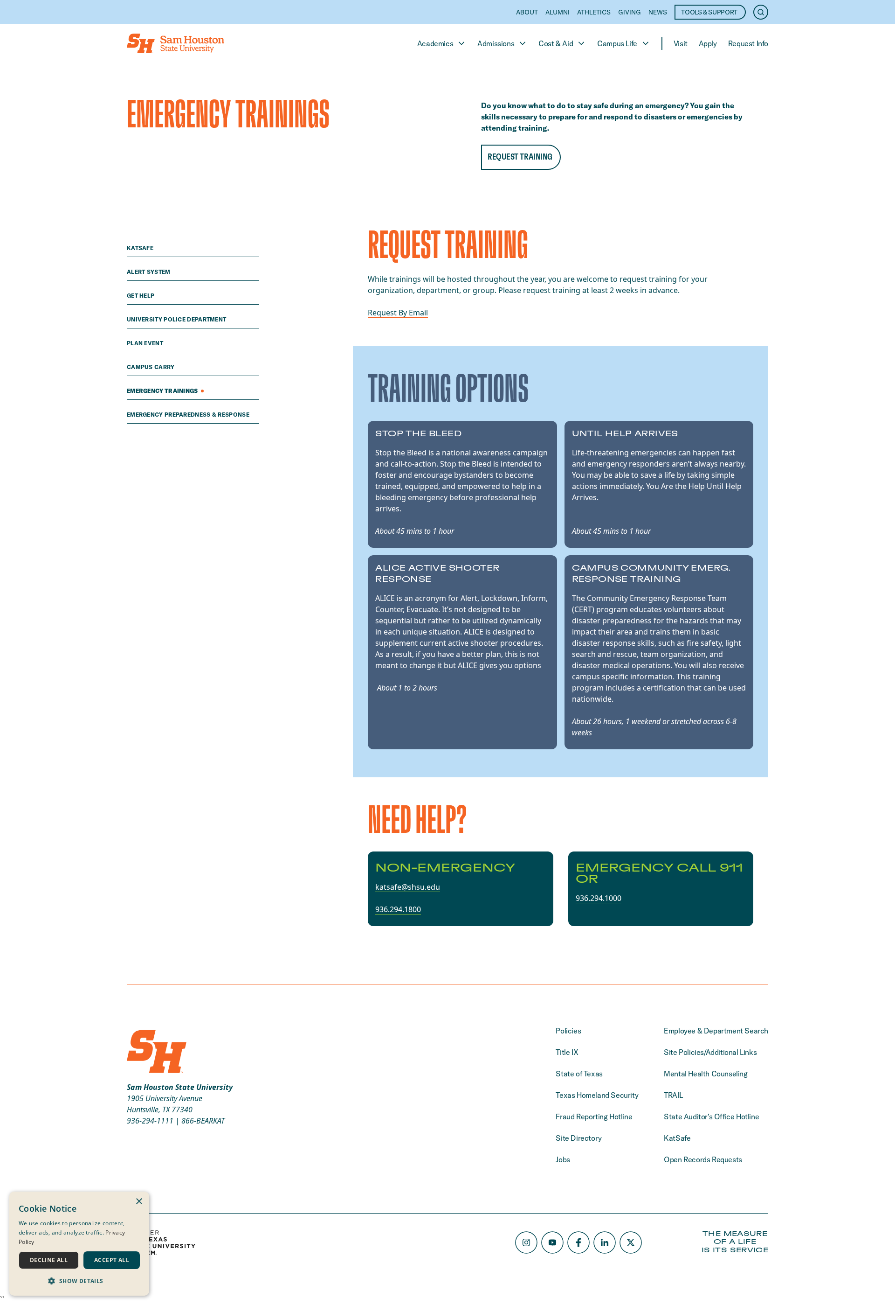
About (527, 12)
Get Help (141, 295)
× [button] (138, 1201)
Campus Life (617, 43)
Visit (681, 43)
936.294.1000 (598, 898)
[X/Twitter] (631, 1242)
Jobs (563, 1159)
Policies (568, 1030)
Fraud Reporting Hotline (594, 1116)
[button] (79, 1280)
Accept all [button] (111, 1260)
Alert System (149, 271)
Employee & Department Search (716, 1030)
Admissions (495, 43)
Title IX (567, 1052)
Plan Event (146, 343)
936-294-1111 (150, 1121)
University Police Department (177, 319)
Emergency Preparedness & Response (189, 414)
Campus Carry (151, 366)
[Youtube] (552, 1242)
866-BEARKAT (203, 1121)
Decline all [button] (49, 1260)
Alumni (557, 12)
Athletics (594, 12)
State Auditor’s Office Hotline (711, 1116)
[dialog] (79, 1244)
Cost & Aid (555, 43)
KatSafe (141, 247)
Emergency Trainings (163, 390)
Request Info (748, 43)
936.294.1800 (398, 909)
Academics (435, 43)
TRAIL (673, 1095)
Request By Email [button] (398, 312)
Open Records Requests (703, 1159)
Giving (629, 12)
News (657, 12)
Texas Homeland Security (597, 1095)
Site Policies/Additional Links (710, 1052)
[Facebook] (578, 1242)
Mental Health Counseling (705, 1073)
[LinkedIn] (604, 1242)
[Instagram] (526, 1242)
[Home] (175, 43)
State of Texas (579, 1073)
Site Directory (578, 1138)
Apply (708, 43)
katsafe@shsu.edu (407, 887)
